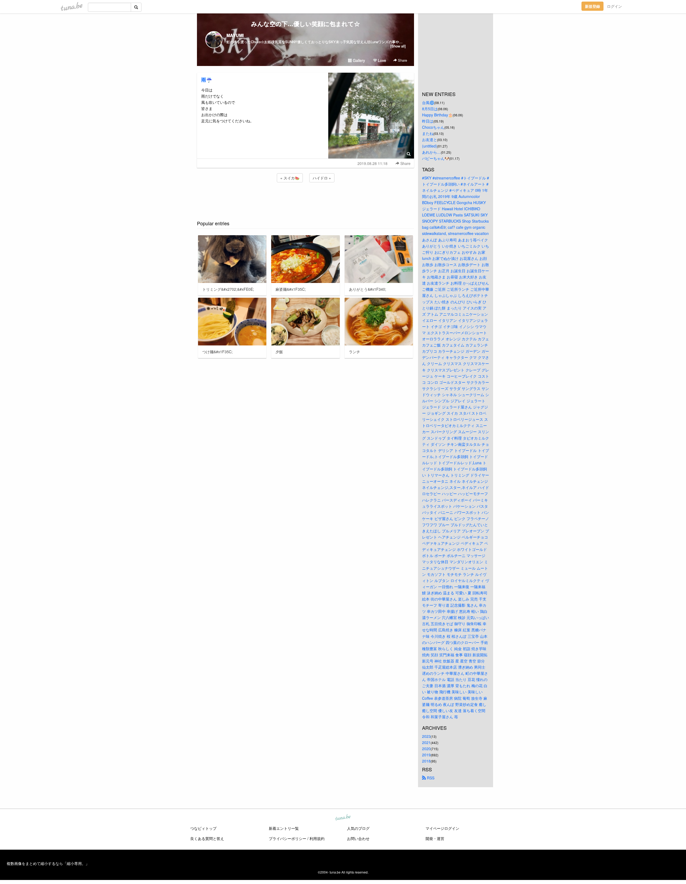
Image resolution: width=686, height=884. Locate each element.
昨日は (427, 121)
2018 (426, 761)
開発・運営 (435, 838)
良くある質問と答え (207, 838)
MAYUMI (235, 35)
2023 (426, 736)
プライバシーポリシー (287, 838)
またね (427, 133)
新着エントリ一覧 (284, 828)
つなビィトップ (203, 828)
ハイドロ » (322, 178)
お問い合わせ (358, 838)
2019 (426, 754)
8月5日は (430, 108)
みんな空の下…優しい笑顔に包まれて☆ (305, 23)
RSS (430, 777)
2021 (426, 742)
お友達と (429, 139)
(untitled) (429, 146)
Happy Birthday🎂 (437, 114)
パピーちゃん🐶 (435, 158)
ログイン (614, 6)
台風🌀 (428, 102)
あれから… (431, 152)
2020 (426, 748)
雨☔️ (206, 79)
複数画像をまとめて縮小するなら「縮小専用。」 (48, 863)
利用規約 (317, 838)
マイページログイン (442, 828)
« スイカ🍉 (289, 178)
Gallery (358, 60)
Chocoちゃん (433, 127)
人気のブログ (358, 828)
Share (402, 60)
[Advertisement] (305, 198)
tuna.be (342, 818)
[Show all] (398, 46)
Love (381, 60)
